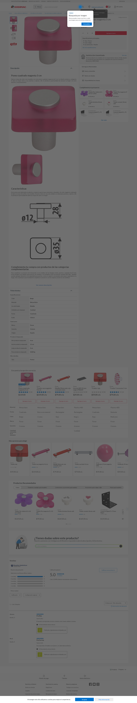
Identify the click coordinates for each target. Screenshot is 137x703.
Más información (104, 699)
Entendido (86, 24)
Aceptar (84, 699)
